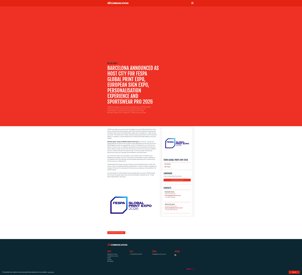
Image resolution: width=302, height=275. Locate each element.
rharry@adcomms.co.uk (172, 195)
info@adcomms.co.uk (159, 254)
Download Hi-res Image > (116, 232)
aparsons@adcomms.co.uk (173, 208)
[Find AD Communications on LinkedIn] (176, 255)
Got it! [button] (294, 272)
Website (168, 164)
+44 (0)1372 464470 (136, 254)
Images (168, 166)
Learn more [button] (51, 272)
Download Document (177, 180)
